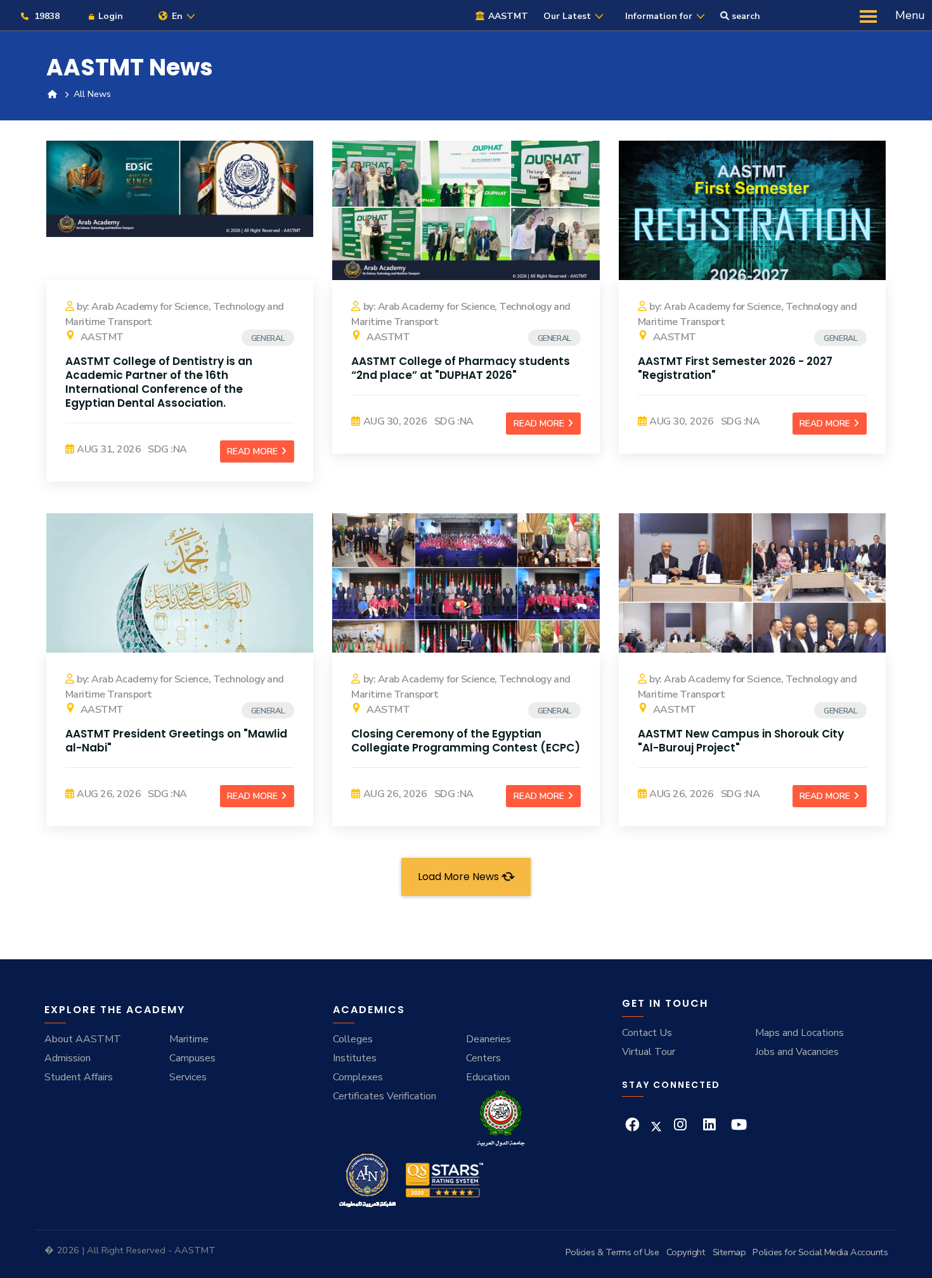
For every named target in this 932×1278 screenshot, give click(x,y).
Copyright (686, 1252)
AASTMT (101, 337)
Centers (483, 1058)
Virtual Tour (648, 1052)
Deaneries (488, 1039)
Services (188, 1077)
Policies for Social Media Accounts (820, 1252)
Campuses (192, 1058)
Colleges (353, 1039)
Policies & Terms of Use (612, 1252)
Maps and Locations (799, 1033)
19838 (46, 16)
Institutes (355, 1058)
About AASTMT (82, 1039)
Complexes (358, 1077)
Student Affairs (78, 1077)
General (268, 338)
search (744, 16)
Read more (253, 451)
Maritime (189, 1039)
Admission (67, 1058)
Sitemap (729, 1252)
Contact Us (647, 1033)
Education (488, 1077)
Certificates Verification (384, 1096)
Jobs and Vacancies (797, 1052)
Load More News (460, 876)
